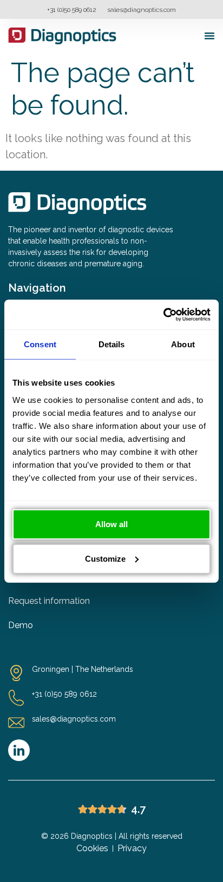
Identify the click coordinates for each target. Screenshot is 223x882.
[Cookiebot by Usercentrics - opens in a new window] (163, 314)
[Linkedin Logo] (19, 750)
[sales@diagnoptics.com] (16, 723)
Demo (20, 625)
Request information (49, 601)
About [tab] (183, 344)
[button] (209, 35)
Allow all (111, 523)
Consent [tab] (40, 344)
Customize (105, 558)
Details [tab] (112, 344)
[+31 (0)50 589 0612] (16, 698)
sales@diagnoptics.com (141, 10)
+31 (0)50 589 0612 (71, 10)
